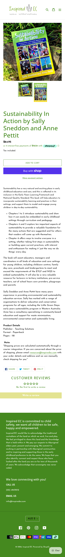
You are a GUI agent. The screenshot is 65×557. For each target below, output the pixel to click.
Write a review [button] (30, 395)
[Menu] (60, 9)
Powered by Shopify (41, 547)
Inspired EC (27, 547)
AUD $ (31, 518)
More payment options (33, 178)
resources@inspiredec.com (43, 353)
